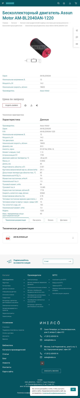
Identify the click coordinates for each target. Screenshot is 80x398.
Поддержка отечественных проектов (13, 330)
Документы (5, 336)
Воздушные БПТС (57, 282)
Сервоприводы (6, 316)
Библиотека (7, 345)
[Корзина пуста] (76, 3)
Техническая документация (16, 220)
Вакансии (5, 339)
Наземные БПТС (57, 285)
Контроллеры (6, 285)
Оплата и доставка (7, 333)
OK (73, 389)
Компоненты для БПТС (59, 279)
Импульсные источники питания (37, 287)
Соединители (6, 297)
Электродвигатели (7, 279)
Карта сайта (7, 371)
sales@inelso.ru (50, 340)
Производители (34, 275)
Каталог (6, 275)
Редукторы (5, 282)
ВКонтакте (42, 363)
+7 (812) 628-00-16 (51, 336)
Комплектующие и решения (60, 293)
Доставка (63, 220)
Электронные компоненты (10, 305)
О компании (7, 322)
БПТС (54, 275)
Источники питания (8, 294)
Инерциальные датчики (9, 291)
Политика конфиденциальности (28, 393)
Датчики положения (8, 288)
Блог (4, 358)
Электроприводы (33, 279)
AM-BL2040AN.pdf (20, 237)
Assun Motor (44, 91)
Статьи (5, 354)
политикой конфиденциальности (54, 393)
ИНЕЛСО (10, 3)
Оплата (50, 220)
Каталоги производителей (13, 350)
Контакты (6, 367)
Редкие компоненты (8, 313)
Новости (6, 363)
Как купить (37, 220)
